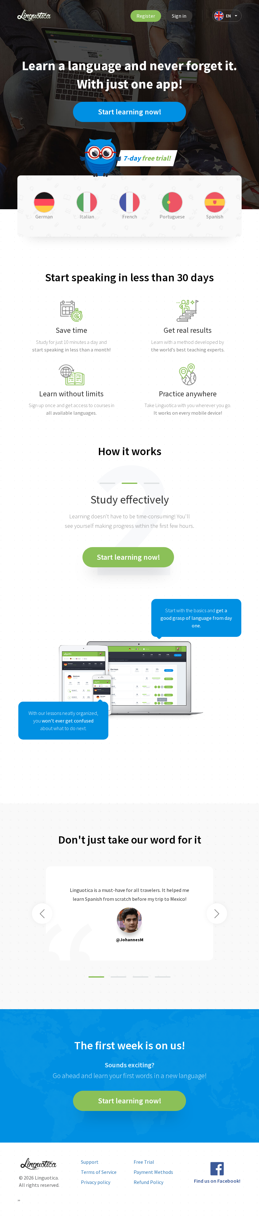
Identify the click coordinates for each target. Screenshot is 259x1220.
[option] (129, 619)
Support (90, 1162)
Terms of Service (99, 1172)
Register (145, 16)
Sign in (179, 16)
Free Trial (144, 1162)
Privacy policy (95, 1182)
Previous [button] (42, 913)
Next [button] (217, 913)
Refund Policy (148, 1182)
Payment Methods (153, 1172)
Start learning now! (129, 112)
